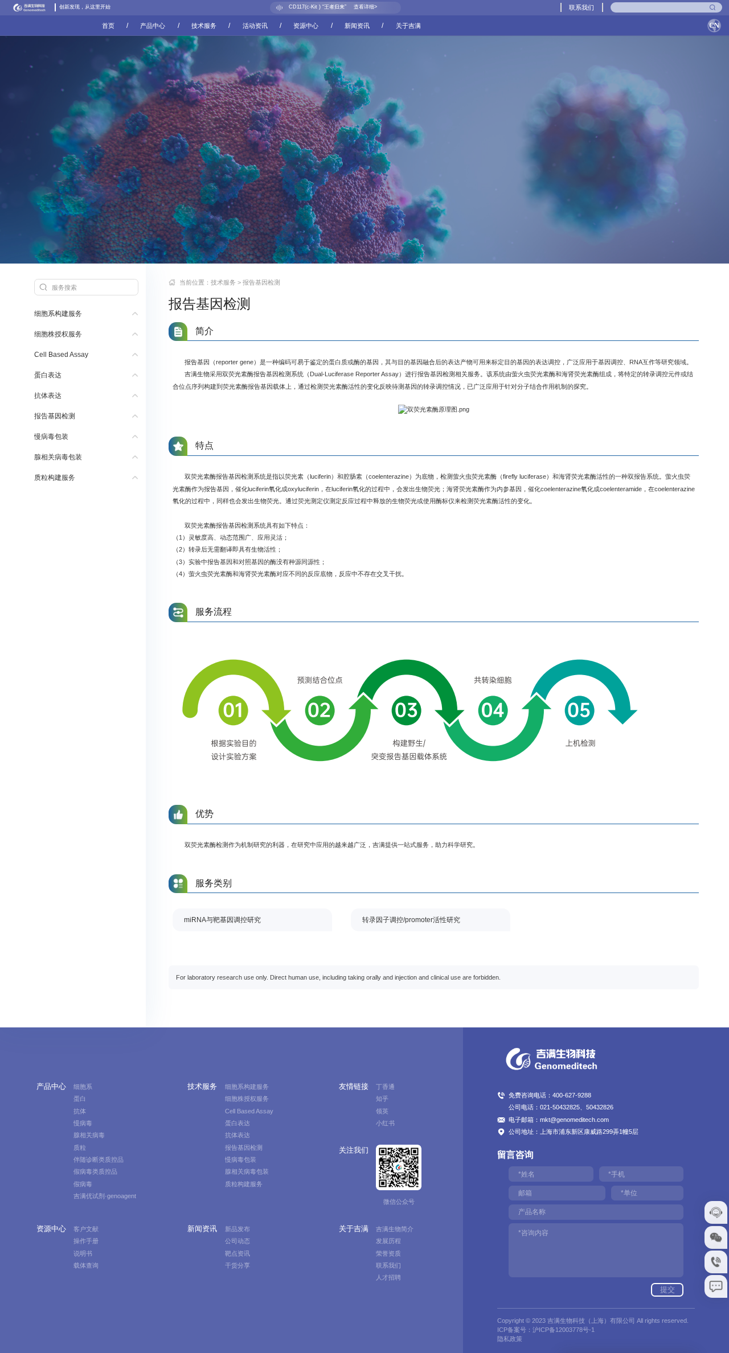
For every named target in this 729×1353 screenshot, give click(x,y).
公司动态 (237, 1240)
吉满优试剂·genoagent (104, 1195)
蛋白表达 (48, 375)
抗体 (79, 1111)
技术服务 (203, 25)
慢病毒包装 (51, 437)
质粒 (79, 1147)
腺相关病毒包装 (58, 457)
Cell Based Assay (61, 355)
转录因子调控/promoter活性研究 (411, 920)
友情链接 (353, 1086)
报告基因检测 (54, 416)
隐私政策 (509, 1338)
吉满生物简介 (394, 1228)
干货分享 (237, 1265)
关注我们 (353, 1150)
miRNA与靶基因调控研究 (222, 920)
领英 (382, 1111)
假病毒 (82, 1184)
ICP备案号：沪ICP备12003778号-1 (546, 1329)
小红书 (385, 1123)
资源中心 (305, 25)
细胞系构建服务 (58, 314)
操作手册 (86, 1240)
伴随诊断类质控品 (98, 1159)
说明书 (82, 1253)
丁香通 (385, 1086)
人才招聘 (388, 1277)
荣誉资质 (388, 1253)
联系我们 (581, 7)
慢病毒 (82, 1123)
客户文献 (86, 1228)
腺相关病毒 (89, 1135)
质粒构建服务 (54, 478)
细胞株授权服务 (58, 334)
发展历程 (388, 1240)
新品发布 (237, 1228)
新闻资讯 (357, 25)
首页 (108, 25)
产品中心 (152, 25)
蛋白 (79, 1098)
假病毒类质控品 (95, 1171)
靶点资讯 (237, 1253)
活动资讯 (255, 25)
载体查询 (86, 1265)
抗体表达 (48, 396)
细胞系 (82, 1086)
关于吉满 (408, 25)
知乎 (382, 1098)
